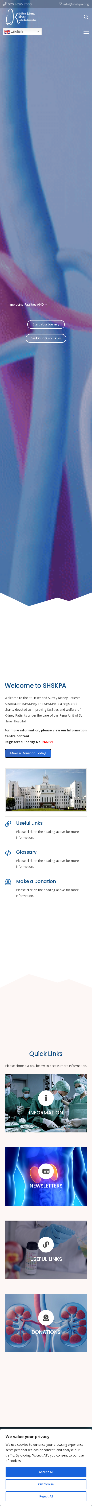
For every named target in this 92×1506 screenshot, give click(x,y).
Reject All (46, 1496)
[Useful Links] (10, 824)
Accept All (46, 1472)
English (16, 31)
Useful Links (29, 823)
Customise (46, 1484)
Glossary (26, 852)
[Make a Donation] (10, 882)
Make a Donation (36, 881)
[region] (46, 1467)
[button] (86, 17)
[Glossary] (10, 853)
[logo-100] (21, 17)
